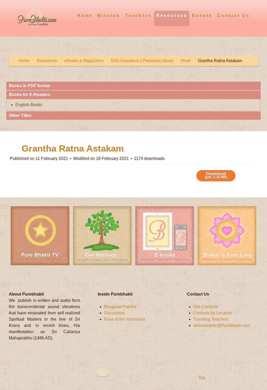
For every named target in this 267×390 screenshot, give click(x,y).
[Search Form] (255, 15)
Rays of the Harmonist (124, 319)
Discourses (114, 313)
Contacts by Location (212, 313)
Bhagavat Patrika (120, 306)
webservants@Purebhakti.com (221, 325)
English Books (28, 105)
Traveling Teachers (210, 319)
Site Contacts (205, 306)
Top (201, 377)
